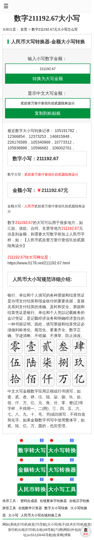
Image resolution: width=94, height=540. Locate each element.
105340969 (40, 142)
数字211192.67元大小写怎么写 (55, 29)
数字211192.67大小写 (47, 18)
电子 (61, 524)
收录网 (58, 535)
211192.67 (48, 158)
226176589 (17, 142)
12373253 (37, 136)
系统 (13, 524)
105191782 (64, 131)
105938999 (17, 148)
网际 (5, 524)
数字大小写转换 (56, 508)
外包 (74, 530)
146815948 (59, 136)
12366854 (16, 136)
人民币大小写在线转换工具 (41, 515)
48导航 (49, 530)
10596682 (39, 148)
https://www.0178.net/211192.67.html (38, 263)
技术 (69, 524)
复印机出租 (16, 530)
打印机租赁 (26, 524)
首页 (23, 29)
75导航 (41, 524)
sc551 (32, 535)
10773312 (63, 142)
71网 (58, 530)
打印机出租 (34, 530)
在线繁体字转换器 (53, 501)
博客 (67, 535)
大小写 (13, 515)
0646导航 (45, 535)
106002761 (62, 148)
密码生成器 (28, 501)
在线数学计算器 (30, 508)
